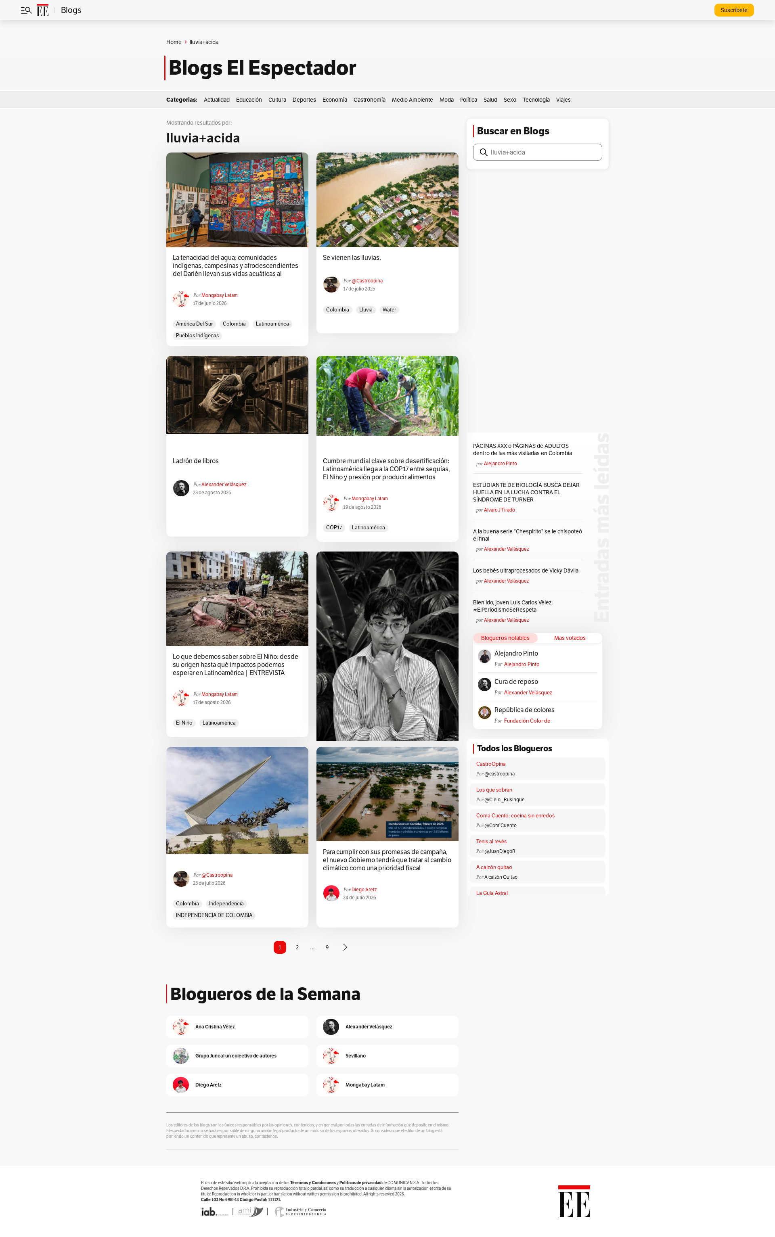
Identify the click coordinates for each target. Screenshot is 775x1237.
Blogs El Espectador (262, 67)
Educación (249, 99)
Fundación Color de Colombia (527, 720)
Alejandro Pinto (500, 463)
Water (389, 309)
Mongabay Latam (219, 295)
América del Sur (194, 323)
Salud (490, 99)
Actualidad (217, 99)
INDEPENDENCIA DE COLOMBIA (214, 915)
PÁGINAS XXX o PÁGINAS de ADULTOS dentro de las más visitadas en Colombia (522, 449)
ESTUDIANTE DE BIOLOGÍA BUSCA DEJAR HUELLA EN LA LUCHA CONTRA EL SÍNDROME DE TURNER (526, 492)
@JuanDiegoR (499, 851)
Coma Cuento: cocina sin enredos (515, 815)
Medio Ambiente (412, 99)
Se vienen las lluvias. (352, 258)
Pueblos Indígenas (197, 335)
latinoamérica (272, 323)
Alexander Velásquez (223, 484)
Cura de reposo (516, 682)
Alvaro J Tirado (499, 510)
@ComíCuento (500, 825)
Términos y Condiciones (313, 1182)
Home (174, 42)
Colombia (234, 323)
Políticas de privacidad (360, 1182)
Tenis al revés (491, 841)
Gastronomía (369, 99)
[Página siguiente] (345, 947)
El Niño (184, 722)
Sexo (510, 99)
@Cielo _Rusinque (504, 799)
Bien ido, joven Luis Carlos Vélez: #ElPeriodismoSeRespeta (513, 606)
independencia (226, 903)
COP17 (334, 527)
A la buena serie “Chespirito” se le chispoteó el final (527, 535)
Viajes (563, 99)
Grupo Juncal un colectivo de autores (235, 1056)
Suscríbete (734, 10)
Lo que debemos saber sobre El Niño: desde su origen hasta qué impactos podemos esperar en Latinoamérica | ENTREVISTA (235, 665)
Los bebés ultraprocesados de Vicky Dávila (527, 570)
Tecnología (536, 99)
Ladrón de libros (196, 461)
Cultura (277, 99)
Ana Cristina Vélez (215, 1027)
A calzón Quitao (500, 877)
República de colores (524, 710)
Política (468, 99)
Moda (447, 99)
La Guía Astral (492, 893)
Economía (335, 99)
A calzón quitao (494, 867)
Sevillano (356, 1056)
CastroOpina (491, 764)
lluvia (366, 309)
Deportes (304, 99)
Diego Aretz (364, 889)
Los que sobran (494, 789)
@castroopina (367, 281)
